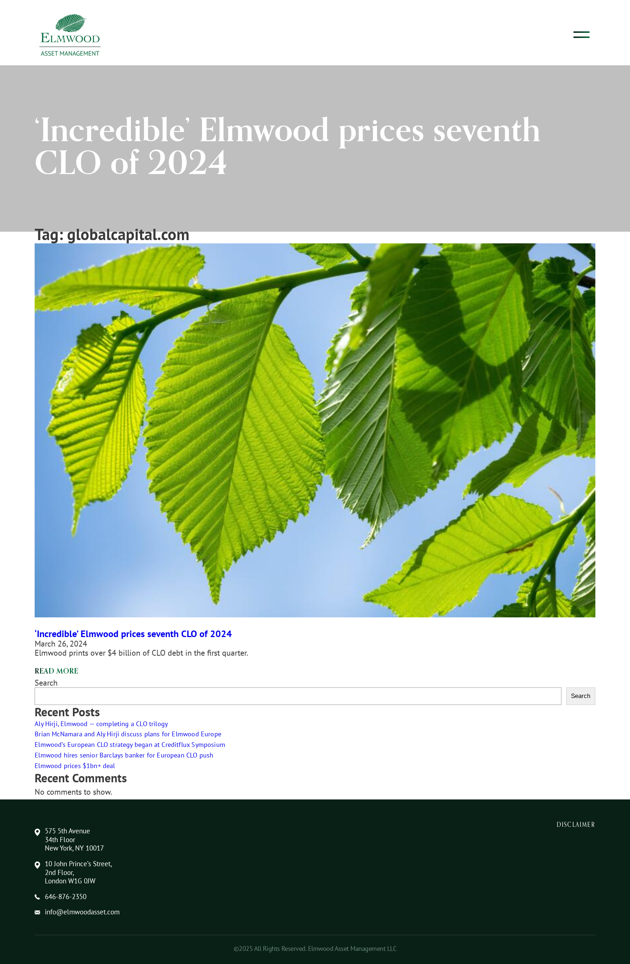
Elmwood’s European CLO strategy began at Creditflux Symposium (130, 744)
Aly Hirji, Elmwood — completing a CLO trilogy (101, 724)
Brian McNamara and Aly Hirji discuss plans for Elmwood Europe (128, 734)
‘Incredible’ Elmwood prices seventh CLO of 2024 (133, 634)
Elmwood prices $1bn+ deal (75, 765)
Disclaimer (576, 824)
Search (46, 683)
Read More (56, 671)
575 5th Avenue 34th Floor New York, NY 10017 (74, 839)
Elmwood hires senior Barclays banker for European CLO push (124, 755)
